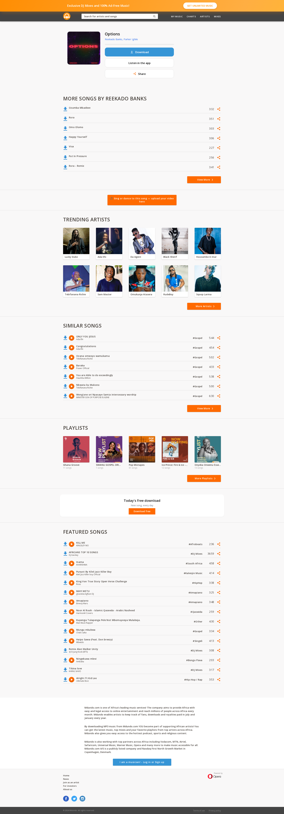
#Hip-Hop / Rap (193, 679)
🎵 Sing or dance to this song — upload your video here (142, 200)
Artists (205, 16)
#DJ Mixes (197, 553)
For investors (70, 785)
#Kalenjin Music (193, 573)
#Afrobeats (196, 544)
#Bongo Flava (194, 660)
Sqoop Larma (204, 294)
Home (66, 775)
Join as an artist (71, 782)
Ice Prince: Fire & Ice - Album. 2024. (175, 464)
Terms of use (199, 810)
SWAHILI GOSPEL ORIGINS (109, 464)
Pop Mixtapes (136, 464)
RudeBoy (168, 294)
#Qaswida (196, 611)
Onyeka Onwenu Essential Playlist (208, 464)
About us (67, 789)
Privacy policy (215, 810)
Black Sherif (170, 256)
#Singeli (198, 641)
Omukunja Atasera (141, 294)
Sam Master (105, 294)
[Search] (154, 16)
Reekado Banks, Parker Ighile (121, 39)
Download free (142, 511)
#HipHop (197, 582)
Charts (191, 16)
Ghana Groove (71, 464)
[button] (139, 73)
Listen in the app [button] (139, 63)
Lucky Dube (71, 256)
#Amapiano (196, 592)
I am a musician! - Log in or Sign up (142, 762)
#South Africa (194, 563)
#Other (198, 621)
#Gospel (198, 338)
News (66, 778)
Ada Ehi (102, 256)
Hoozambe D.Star (206, 256)
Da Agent (135, 256)
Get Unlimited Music (200, 5)
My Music (177, 16)
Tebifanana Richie (75, 294)
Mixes (217, 16)
